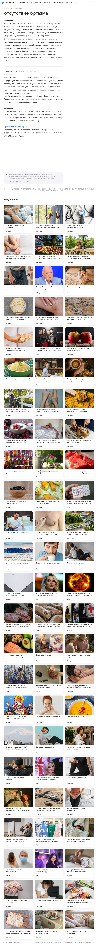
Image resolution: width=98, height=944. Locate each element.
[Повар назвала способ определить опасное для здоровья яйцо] (18, 341)
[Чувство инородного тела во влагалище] (79, 924)
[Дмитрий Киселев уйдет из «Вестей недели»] (49, 280)
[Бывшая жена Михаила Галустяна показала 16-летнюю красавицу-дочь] (49, 341)
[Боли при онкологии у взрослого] (49, 894)
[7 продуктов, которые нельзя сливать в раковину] (49, 924)
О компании (9, 942)
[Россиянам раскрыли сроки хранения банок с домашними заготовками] (18, 464)
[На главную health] (10, 2)
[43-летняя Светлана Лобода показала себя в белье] (49, 587)
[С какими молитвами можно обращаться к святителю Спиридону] (18, 710)
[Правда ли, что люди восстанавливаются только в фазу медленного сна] (18, 802)
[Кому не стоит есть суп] (79, 710)
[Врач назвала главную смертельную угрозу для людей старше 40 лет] (18, 648)
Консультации (8, 8)
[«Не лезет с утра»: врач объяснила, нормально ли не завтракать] (79, 894)
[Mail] (3, 2)
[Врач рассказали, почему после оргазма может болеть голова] (79, 280)
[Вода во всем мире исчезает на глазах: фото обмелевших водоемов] (49, 802)
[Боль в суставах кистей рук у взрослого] (18, 894)
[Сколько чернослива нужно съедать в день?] (18, 495)
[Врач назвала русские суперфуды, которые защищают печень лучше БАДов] (18, 924)
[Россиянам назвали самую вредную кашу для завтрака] (18, 433)
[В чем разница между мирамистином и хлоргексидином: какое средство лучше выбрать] (18, 863)
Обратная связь (68, 942)
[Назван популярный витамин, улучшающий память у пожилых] (79, 249)
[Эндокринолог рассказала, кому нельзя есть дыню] (49, 495)
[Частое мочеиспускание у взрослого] (79, 802)
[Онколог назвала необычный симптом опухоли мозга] (18, 832)
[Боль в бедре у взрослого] (79, 771)
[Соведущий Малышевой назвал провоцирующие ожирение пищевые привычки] (18, 311)
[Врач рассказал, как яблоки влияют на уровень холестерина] (49, 249)
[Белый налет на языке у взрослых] (49, 710)
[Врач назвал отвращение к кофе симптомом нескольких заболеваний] (49, 556)
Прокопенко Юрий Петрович (25, 71)
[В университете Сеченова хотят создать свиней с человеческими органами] (49, 617)
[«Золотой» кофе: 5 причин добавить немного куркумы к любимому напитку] (79, 403)
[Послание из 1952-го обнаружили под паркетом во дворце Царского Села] (79, 311)
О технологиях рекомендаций (82, 942)
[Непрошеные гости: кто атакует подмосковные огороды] (79, 648)
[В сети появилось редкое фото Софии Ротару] (49, 863)
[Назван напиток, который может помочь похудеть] (79, 740)
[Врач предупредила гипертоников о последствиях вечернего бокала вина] (49, 648)
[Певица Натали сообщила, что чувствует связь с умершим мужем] (49, 771)
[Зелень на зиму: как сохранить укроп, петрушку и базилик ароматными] (79, 525)
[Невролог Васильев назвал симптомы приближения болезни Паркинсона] (18, 403)
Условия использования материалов (52, 942)
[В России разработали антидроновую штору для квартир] (18, 587)
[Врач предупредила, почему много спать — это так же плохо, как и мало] (49, 433)
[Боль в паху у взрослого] (49, 740)
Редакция (37, 942)
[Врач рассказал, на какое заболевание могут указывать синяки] (49, 403)
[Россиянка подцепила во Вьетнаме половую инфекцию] (49, 219)
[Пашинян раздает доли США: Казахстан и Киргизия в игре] (18, 740)
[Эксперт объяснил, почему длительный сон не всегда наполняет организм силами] (79, 863)
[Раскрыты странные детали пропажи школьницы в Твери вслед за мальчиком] (18, 679)
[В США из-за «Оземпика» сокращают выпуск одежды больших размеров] (49, 832)
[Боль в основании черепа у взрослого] (18, 771)
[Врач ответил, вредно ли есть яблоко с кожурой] (79, 341)
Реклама (16, 942)
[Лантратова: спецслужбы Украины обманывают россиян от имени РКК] (79, 617)
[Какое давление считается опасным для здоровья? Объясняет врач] (79, 219)
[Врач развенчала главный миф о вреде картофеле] (79, 433)
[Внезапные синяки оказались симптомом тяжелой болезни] (49, 311)
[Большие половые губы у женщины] (18, 219)
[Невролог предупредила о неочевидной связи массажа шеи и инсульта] (79, 679)
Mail (3, 942)
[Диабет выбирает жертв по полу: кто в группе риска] (49, 679)
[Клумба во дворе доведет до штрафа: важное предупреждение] (49, 464)
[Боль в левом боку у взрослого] (18, 525)
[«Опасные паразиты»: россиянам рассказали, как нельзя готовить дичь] (18, 617)
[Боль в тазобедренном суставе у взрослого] (18, 280)
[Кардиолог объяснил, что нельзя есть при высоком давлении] (79, 372)
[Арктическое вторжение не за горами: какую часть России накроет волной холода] (18, 556)
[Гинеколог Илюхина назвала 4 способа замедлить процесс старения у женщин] (49, 372)
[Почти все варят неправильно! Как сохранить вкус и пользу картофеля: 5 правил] (18, 372)
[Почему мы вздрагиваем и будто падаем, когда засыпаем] (79, 832)
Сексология (18, 8)
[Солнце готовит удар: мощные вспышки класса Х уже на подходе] (79, 587)
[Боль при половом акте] (79, 556)
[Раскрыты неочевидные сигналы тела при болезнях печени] (18, 249)
